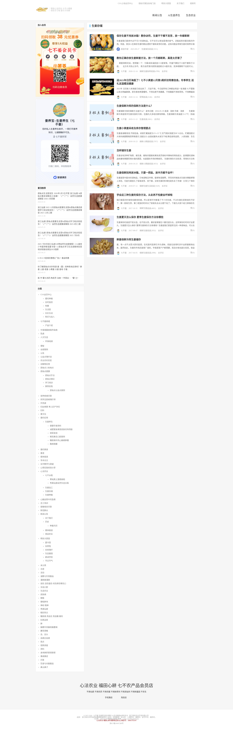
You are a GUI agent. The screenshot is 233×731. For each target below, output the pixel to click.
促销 (141, 97)
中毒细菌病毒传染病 (48, 330)
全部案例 (44, 350)
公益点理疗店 (46, 357)
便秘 (42, 346)
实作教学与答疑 (47, 464)
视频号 (193, 3)
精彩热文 (44, 613)
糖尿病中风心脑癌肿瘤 (59, 440)
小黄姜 (146, 142)
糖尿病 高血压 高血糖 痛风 (51, 616)
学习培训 (49, 383)
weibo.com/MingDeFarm (131, 719)
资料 (42, 649)
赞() (192, 49)
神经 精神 (44, 605)
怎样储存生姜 (124, 150)
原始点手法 (50, 375)
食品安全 (49, 534)
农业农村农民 (46, 360)
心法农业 (44, 471)
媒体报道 (44, 457)
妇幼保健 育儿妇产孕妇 (50, 407)
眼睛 (42, 598)
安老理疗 (49, 550)
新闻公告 (157, 15)
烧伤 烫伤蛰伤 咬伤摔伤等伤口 (53, 584)
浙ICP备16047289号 (117, 723)
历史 (47, 522)
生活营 (48, 310)
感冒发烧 (53, 433)
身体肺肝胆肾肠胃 (48, 653)
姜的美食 (44, 449)
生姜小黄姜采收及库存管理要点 (134, 128)
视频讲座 (44, 645)
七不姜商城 (45, 321)
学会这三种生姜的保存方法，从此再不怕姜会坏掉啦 (144, 195)
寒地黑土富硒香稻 (57, 479)
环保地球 (49, 341)
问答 (42, 660)
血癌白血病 (45, 638)
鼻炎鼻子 (44, 667)
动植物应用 (45, 364)
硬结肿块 (44, 602)
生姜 (145, 71)
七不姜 (124, 71)
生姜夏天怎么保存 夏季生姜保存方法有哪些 (140, 217)
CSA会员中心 (46, 295)
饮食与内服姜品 (47, 664)
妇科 (42, 410)
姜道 (42, 453)
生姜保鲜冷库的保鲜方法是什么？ (135, 106)
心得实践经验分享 (48, 468)
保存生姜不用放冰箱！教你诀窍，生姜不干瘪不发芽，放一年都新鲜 (153, 35)
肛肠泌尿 (44, 620)
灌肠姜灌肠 (45, 580)
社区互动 (49, 313)
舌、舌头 (44, 634)
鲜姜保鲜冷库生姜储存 (129, 239)
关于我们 (180, 3)
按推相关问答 (46, 507)
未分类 (43, 565)
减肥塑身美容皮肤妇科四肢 (61, 429)
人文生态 (44, 337)
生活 (149, 186)
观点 (42, 642)
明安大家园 (166, 3)
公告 (42, 353)
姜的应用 (44, 418)
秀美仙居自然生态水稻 (59, 483)
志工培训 (44, 503)
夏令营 (48, 543)
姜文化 (43, 414)
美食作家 (125, 49)
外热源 (43, 403)
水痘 (42, 569)
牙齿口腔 (44, 587)
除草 (149, 71)
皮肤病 (43, 594)
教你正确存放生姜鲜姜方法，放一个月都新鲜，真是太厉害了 (149, 58)
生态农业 (191, 15)
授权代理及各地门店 (147, 3)
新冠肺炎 (44, 510)
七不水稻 (49, 475)
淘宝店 (124, 698)
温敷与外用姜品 (47, 576)
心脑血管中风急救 (48, 499)
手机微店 (109, 698)
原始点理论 (50, 379)
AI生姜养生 (174, 15)
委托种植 (49, 299)
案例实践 (49, 386)
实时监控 (49, 302)
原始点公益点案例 (57, 390)
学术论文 (44, 460)
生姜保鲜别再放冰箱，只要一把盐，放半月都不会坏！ (146, 172)
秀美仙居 (44, 609)
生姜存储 (49, 491)
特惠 (47, 306)
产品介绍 (49, 325)
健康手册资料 (55, 426)
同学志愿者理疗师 (48, 400)
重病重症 (44, 656)
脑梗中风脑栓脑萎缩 (48, 627)
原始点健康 (45, 371)
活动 (42, 573)
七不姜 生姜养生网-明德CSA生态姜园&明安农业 (42, 9)
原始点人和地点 (47, 368)
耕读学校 (49, 557)
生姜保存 (145, 49)
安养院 (48, 546)
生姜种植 (49, 495)
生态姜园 (49, 553)
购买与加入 (50, 317)
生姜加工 (49, 488)
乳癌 (42, 334)
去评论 (164, 71)
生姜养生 (49, 422)
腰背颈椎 (44, 631)
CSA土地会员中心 (125, 3)
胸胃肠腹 (53, 444)
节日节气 (49, 561)
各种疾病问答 (46, 396)
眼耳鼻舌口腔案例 (57, 437)
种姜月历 (53, 526)
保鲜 (141, 71)
